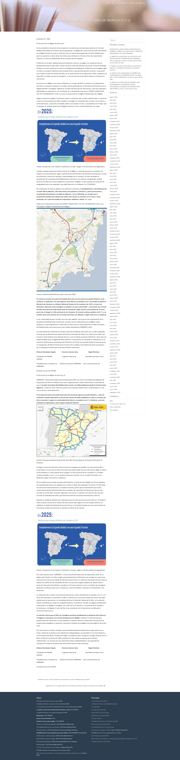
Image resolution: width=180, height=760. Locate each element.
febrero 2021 (114, 298)
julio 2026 (113, 100)
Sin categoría (114, 410)
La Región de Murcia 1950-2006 (100, 741)
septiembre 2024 (115, 167)
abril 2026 (113, 109)
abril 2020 (113, 328)
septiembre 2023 (115, 204)
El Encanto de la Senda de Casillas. (46, 747)
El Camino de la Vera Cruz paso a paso (48, 701)
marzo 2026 (113, 112)
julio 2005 (113, 380)
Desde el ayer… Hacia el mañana (46, 735)
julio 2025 (113, 136)
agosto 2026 (114, 97)
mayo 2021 (113, 289)
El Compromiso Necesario (44, 741)
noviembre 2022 (115, 234)
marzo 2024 (113, 185)
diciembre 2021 (114, 267)
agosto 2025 (114, 133)
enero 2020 (113, 337)
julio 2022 (113, 246)
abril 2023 (113, 219)
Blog (113, 3)
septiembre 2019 (115, 350)
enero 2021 (113, 301)
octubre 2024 (114, 164)
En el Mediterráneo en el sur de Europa (48, 727)
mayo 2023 (113, 216)
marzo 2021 (113, 295)
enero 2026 (113, 118)
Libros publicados (121, 3)
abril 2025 (113, 146)
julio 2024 (113, 173)
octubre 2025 (114, 127)
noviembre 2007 (115, 377)
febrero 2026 (114, 115)
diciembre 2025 (114, 121)
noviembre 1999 (115, 383)
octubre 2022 (114, 237)
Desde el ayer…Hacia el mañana (100, 715)
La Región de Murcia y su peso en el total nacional (51, 704)
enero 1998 (113, 389)
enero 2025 (113, 155)
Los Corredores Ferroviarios (99, 701)
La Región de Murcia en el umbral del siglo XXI (50, 712)
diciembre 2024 (114, 158)
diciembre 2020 (114, 304)
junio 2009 (113, 374)
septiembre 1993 (115, 392)
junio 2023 (113, 213)
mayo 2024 (113, 179)
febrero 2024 (114, 188)
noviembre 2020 (115, 307)
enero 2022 (113, 264)
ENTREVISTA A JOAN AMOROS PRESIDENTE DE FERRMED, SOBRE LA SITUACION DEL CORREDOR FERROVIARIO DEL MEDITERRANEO (126, 51)
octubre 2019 (114, 347)
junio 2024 (113, 176)
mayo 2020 (113, 325)
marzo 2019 (113, 368)
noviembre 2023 (115, 197)
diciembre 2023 (114, 194)
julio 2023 (113, 210)
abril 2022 (113, 255)
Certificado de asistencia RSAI (100, 735)
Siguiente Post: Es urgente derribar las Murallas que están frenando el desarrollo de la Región (75, 686)
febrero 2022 (114, 261)
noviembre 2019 (115, 344)
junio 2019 (113, 359)
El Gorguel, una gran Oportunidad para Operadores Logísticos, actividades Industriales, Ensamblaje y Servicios (125, 68)
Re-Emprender (41, 744)
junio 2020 (113, 322)
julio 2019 (113, 356)
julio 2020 (113, 319)
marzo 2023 (113, 222)
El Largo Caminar (96, 718)
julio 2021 (113, 283)
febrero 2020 (114, 334)
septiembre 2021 (115, 277)
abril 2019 (113, 365)
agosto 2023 (114, 207)
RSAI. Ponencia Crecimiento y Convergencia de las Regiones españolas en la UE (59, 753)
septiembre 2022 (115, 240)
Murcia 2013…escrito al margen (46, 738)
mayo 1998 (113, 386)
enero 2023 (113, 228)
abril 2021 (113, 292)
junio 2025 (113, 139)
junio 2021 (113, 286)
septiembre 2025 (115, 130)
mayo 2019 (113, 362)
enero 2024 (113, 191)
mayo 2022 (113, 252)
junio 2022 (113, 249)
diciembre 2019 (114, 340)
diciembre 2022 (114, 231)
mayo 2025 (113, 143)
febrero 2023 (114, 225)
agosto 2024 (114, 170)
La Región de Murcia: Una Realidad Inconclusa (104, 704)
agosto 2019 (114, 353)
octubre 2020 (114, 310)
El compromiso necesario (98, 709)
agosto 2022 (114, 243)
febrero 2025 (114, 152)
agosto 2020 (114, 316)
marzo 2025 (113, 149)
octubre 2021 (114, 274)
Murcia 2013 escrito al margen (100, 712)
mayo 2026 (113, 106)
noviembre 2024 (115, 161)
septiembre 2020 (115, 313)
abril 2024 (113, 182)
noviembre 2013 (115, 371)
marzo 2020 (113, 331)
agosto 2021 (114, 280)
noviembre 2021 (115, 270)
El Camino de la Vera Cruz (137, 3)
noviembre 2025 (115, 124)
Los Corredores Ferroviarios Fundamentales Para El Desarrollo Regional (57, 707)
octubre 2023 (114, 200)
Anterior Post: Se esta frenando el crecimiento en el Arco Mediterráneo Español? (64, 679)
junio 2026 (113, 103)
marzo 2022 (113, 258)
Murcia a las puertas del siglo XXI (46, 724)
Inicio (108, 3)
